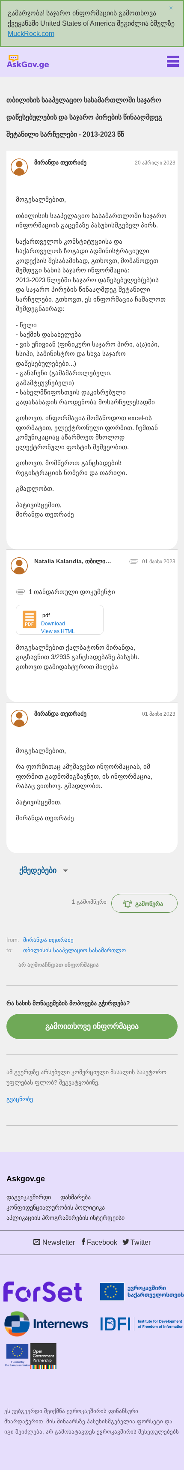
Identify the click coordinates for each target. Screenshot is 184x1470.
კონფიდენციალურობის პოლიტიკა (55, 1207)
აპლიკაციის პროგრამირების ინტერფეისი (65, 1217)
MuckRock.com (31, 33)
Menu (172, 59)
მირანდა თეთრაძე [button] (60, 162)
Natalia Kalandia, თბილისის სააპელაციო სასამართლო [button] (73, 561)
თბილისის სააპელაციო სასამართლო (74, 950)
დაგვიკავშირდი (28, 1197)
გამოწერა (149, 903)
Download (53, 624)
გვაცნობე (19, 1099)
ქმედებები (37, 870)
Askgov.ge (27, 62)
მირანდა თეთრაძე (48, 940)
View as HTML (58, 631)
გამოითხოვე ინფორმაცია (92, 1026)
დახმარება (75, 1197)
